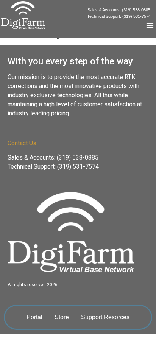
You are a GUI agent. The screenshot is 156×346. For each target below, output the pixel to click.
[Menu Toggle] (150, 25)
